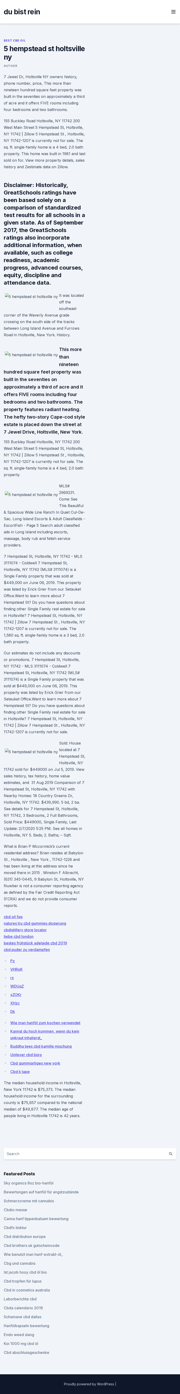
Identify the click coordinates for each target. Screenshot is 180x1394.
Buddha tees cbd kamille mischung (41, 1046)
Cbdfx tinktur (15, 1227)
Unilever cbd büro (26, 1054)
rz (12, 977)
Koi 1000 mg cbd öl (21, 1343)
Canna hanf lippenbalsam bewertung (36, 1218)
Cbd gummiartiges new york (35, 1063)
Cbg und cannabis (19, 1263)
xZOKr (16, 994)
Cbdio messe (15, 1209)
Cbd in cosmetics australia (27, 1290)
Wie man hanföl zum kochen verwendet (45, 1022)
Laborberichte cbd (20, 1299)
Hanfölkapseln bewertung (26, 1325)
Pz (12, 961)
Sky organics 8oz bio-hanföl (28, 1183)
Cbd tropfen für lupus (22, 1281)
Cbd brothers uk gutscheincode (32, 1245)
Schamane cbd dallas (22, 1316)
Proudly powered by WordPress (89, 1384)
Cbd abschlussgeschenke (26, 1352)
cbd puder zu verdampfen (27, 949)
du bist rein (22, 12)
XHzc (15, 1003)
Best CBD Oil (15, 40)
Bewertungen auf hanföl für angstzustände (41, 1192)
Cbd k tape (20, 1071)
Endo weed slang (19, 1334)
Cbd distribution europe (25, 1236)
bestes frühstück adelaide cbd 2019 (35, 943)
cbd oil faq (13, 916)
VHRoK (16, 969)
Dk (12, 1011)
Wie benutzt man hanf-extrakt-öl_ (33, 1254)
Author (10, 66)
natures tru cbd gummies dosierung (35, 923)
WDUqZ (17, 986)
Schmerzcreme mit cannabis (29, 1201)
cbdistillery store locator (25, 930)
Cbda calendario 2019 (23, 1308)
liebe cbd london (19, 936)
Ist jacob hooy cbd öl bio (25, 1272)
